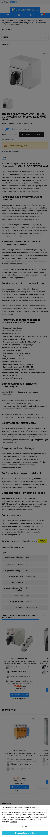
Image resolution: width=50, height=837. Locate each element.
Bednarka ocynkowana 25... (22, 759)
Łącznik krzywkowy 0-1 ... (20, 672)
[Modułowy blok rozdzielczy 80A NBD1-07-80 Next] (8, 764)
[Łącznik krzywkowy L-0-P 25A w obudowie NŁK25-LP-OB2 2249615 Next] (44, 672)
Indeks (4, 123)
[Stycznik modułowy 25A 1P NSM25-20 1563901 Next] (44, 759)
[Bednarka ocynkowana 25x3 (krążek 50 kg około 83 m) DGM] (8, 759)
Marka (19, 123)
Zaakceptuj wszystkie (25, 833)
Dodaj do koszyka (31, 134)
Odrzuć (25, 827)
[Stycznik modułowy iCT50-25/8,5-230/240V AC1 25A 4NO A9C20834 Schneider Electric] (44, 764)
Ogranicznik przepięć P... (21, 769)
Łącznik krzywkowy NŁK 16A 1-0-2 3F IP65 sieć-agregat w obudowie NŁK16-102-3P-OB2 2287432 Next (20, 663)
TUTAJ (42, 541)
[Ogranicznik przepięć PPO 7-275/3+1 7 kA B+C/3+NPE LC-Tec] (8, 769)
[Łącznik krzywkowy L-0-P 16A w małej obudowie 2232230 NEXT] (8, 677)
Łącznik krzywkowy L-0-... (21, 667)
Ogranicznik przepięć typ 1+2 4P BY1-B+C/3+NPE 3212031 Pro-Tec (20, 755)
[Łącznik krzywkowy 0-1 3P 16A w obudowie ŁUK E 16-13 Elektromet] (8, 672)
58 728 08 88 (15, 2)
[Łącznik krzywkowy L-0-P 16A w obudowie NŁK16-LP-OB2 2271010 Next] (8, 667)
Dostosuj (13, 822)
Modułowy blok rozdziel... (21, 764)
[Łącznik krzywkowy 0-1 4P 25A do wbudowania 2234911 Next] (44, 667)
